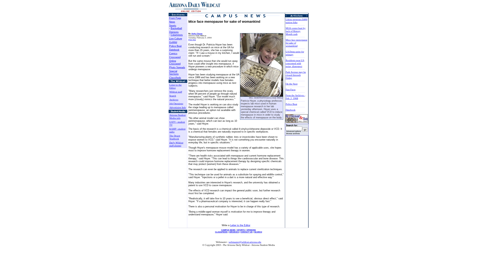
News (172, 21)
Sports (172, 25)
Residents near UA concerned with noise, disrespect (295, 63)
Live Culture (175, 38)
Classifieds (175, 77)
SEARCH (258, 232)
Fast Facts (291, 89)
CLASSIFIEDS (221, 232)
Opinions (174, 32)
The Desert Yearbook (174, 137)
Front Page (175, 18)
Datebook (174, 49)
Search (172, 95)
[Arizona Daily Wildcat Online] (195, 11)
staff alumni (176, 144)
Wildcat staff (175, 91)
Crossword (175, 57)
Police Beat (175, 46)
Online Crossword (175, 62)
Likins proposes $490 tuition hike (296, 21)
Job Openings (176, 103)
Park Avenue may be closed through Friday (296, 75)
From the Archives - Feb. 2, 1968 (295, 97)
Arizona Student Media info (177, 116)
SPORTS (241, 230)
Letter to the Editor (175, 86)
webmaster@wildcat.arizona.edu (245, 242)
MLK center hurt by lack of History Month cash (296, 31)
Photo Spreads (177, 67)
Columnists (177, 35)
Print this (192, 40)
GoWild (173, 42)
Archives (173, 99)
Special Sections (174, 72)
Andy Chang (196, 34)
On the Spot (292, 83)
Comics (173, 53)
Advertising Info (177, 107)
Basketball (176, 28)
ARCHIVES (234, 232)
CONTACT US (246, 232)
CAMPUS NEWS (228, 230)
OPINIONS (251, 230)
